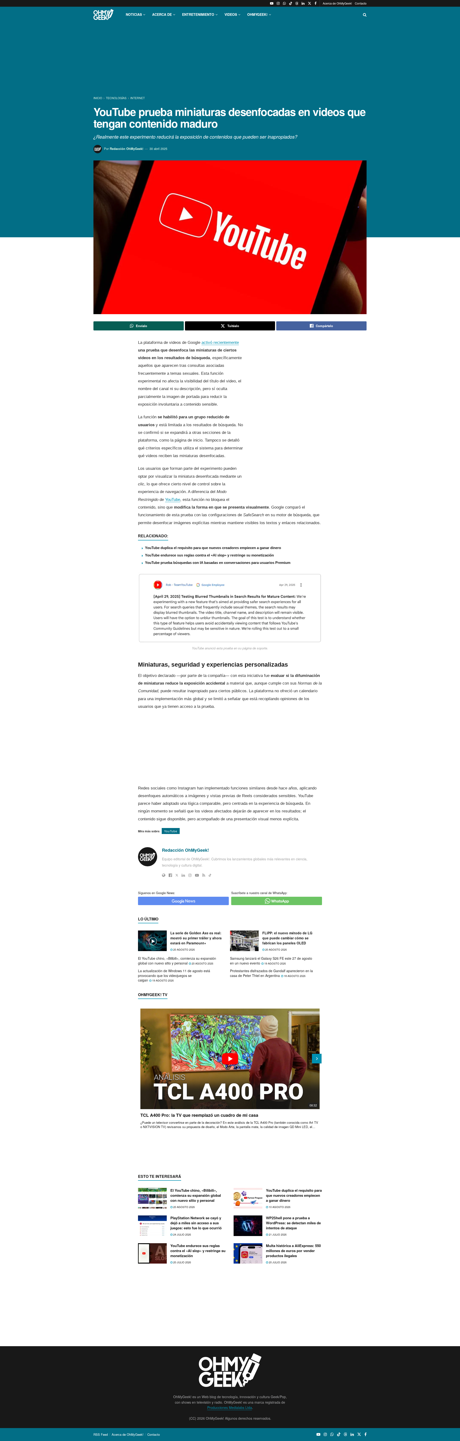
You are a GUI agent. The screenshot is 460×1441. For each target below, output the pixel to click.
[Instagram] (190, 875)
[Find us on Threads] (296, 3)
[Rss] (203, 875)
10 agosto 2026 (279, 1207)
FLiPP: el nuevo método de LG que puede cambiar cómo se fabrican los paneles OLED (287, 937)
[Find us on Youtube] (271, 3)
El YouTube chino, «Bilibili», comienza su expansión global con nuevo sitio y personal (177, 960)
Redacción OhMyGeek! (126, 148)
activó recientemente (220, 342)
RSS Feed (100, 1434)
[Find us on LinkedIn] (303, 3)
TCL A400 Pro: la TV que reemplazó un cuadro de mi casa (199, 1115)
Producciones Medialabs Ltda (229, 1407)
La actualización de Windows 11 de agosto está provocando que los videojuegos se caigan (174, 975)
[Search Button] (365, 14)
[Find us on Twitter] (309, 3)
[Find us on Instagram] (278, 3)
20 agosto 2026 (183, 949)
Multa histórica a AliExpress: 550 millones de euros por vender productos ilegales (293, 1250)
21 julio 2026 (277, 1234)
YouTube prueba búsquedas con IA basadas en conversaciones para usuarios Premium (217, 563)
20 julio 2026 (181, 1262)
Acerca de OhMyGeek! (337, 3)
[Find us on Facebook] (315, 3)
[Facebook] (170, 875)
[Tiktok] (210, 875)
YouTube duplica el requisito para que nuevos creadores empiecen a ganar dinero (213, 548)
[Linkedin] (183, 875)
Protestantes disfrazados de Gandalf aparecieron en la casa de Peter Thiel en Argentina (271, 973)
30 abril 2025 (158, 148)
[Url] (163, 875)
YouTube (172, 499)
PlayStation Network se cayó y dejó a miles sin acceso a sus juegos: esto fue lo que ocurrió (196, 1223)
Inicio (98, 98)
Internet (137, 98)
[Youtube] (197, 875)
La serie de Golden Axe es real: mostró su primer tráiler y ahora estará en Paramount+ (196, 937)
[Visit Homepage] (103, 14)
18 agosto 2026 (294, 976)
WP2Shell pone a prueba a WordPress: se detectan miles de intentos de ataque (293, 1223)
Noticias (134, 14)
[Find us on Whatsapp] (284, 3)
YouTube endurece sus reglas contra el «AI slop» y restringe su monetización (209, 555)
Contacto (361, 3)
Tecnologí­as (116, 98)
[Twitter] (176, 875)
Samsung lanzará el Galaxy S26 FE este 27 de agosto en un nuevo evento (271, 960)
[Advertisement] (230, 59)
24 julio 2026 (181, 1234)
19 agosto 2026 (275, 963)
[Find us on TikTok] (290, 3)
